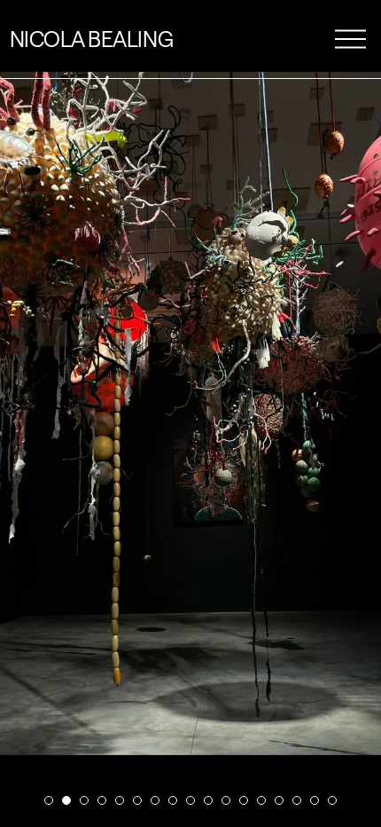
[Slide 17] (332, 800)
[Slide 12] (243, 800)
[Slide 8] (172, 800)
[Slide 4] (101, 800)
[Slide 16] (314, 800)
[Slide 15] (296, 800)
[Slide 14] (279, 800)
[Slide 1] (48, 800)
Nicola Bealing (91, 38)
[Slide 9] (190, 800)
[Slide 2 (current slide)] (66, 800)
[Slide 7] (155, 800)
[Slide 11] (226, 800)
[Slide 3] (84, 800)
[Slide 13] (261, 800)
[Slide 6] (137, 800)
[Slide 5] (119, 800)
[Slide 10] (208, 800)
